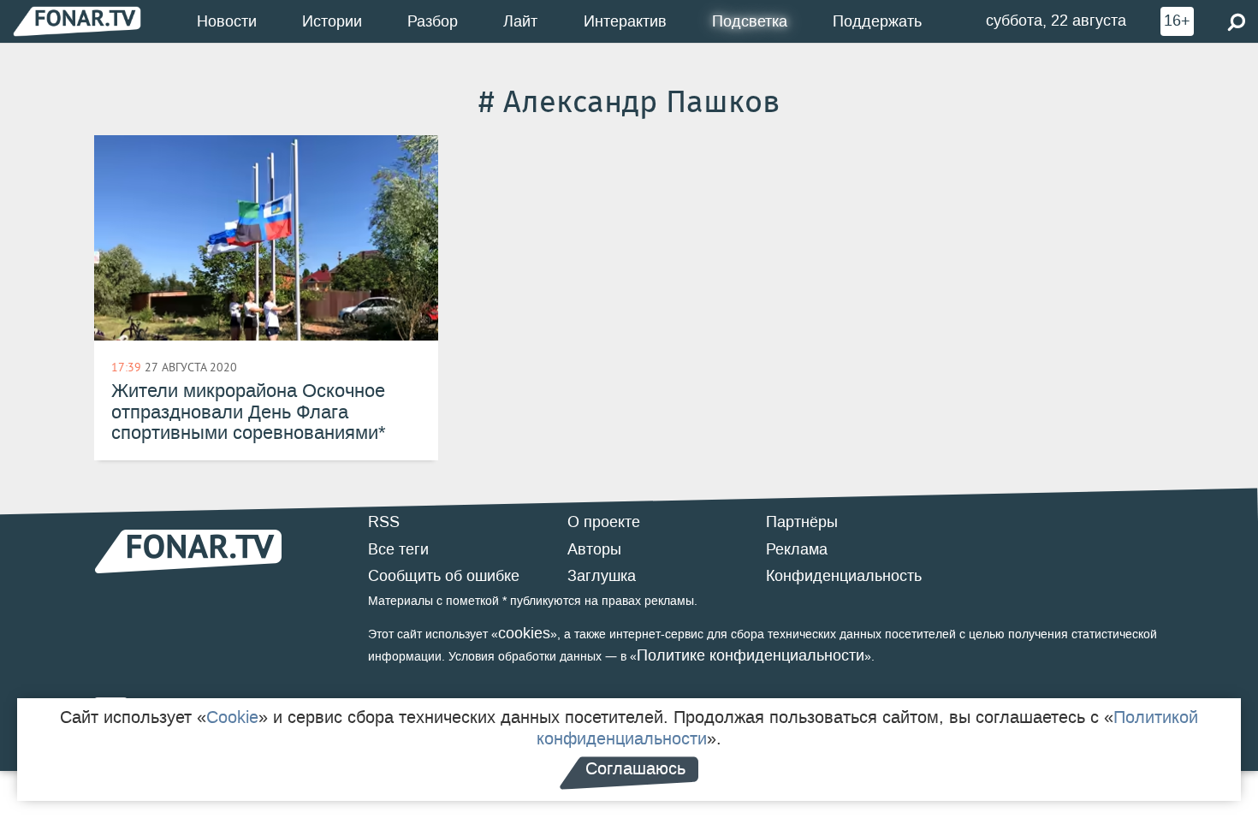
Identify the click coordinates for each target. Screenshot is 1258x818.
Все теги (398, 549)
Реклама (797, 549)
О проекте (603, 522)
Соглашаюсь (635, 768)
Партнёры (802, 522)
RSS (384, 522)
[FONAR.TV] (77, 21)
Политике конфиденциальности (750, 655)
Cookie (232, 717)
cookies (524, 633)
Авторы (594, 549)
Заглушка (601, 576)
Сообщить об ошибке (443, 576)
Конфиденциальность (844, 576)
